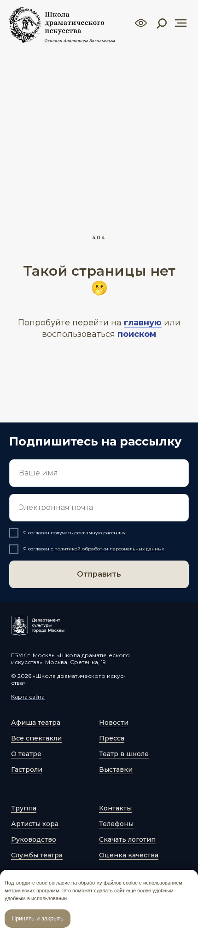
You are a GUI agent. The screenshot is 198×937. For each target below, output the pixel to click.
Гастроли (26, 769)
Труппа (23, 808)
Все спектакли (36, 738)
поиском (136, 334)
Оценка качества (128, 855)
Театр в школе (124, 754)
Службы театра (37, 855)
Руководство (33, 839)
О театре (26, 754)
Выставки (116, 769)
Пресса (111, 738)
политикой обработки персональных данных (109, 549)
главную (143, 323)
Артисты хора (34, 824)
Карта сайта (28, 696)
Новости (113, 722)
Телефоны (116, 824)
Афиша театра (35, 722)
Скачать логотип (127, 839)
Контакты (115, 808)
